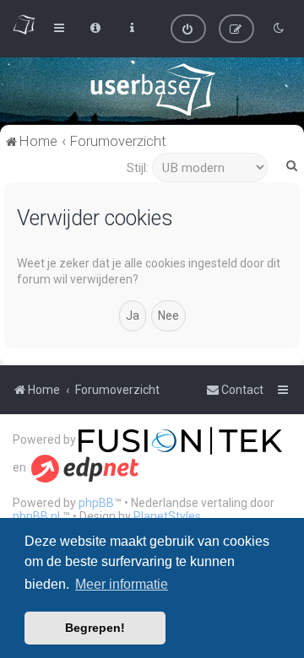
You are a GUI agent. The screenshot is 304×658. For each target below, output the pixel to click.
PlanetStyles (167, 516)
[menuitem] (188, 28)
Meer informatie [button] (121, 584)
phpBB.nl (36, 516)
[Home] (152, 89)
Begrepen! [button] (95, 627)
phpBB (96, 503)
